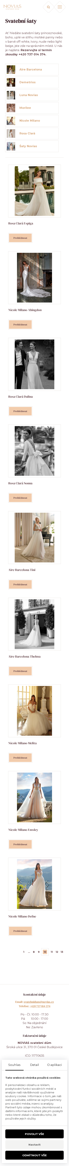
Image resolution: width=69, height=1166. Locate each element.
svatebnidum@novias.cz (39, 1002)
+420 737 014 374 (40, 1006)
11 (52, 951)
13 (62, 951)
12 (57, 951)
